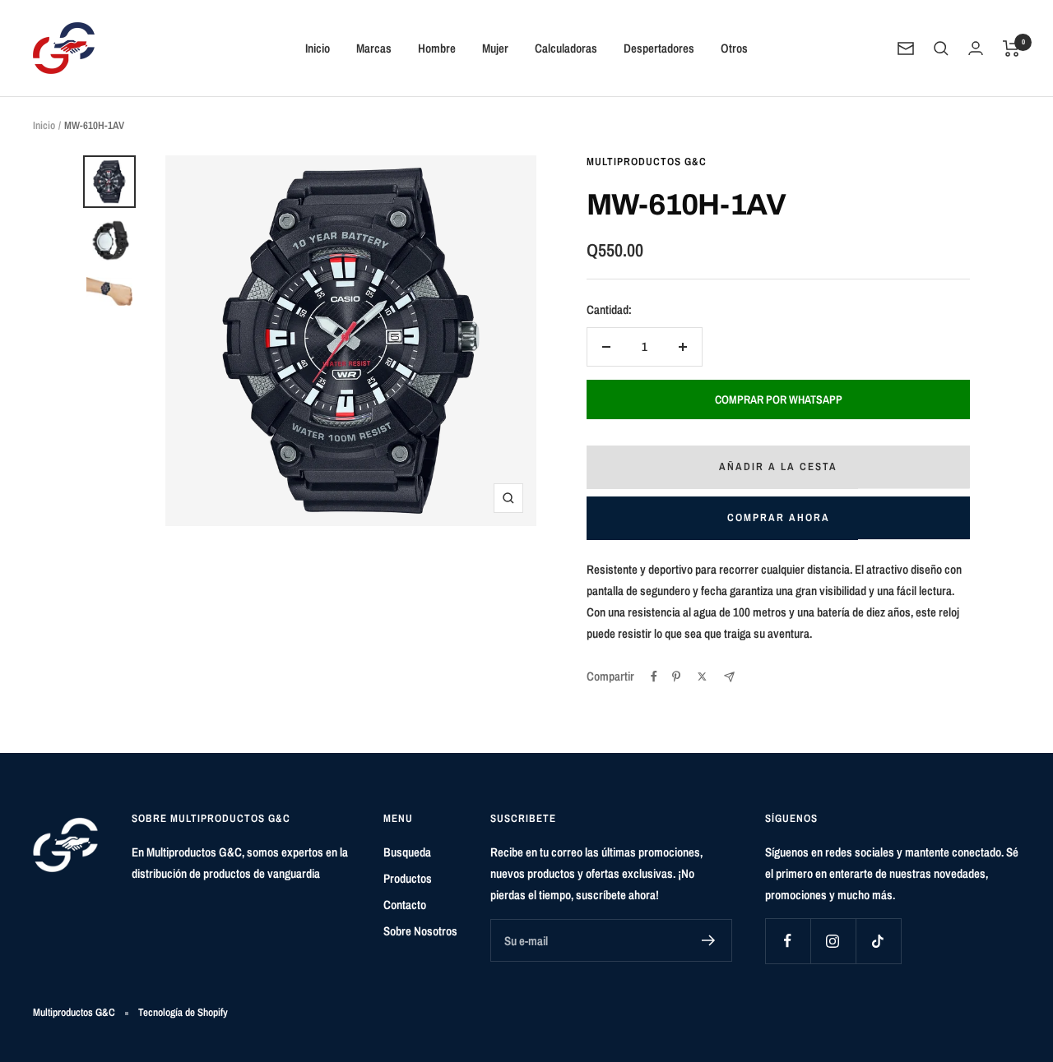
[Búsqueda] (941, 48)
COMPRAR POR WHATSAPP (778, 399)
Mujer (495, 48)
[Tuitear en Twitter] (702, 676)
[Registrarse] (709, 940)
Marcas (374, 48)
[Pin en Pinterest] (676, 676)
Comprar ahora (778, 517)
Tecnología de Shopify (183, 1012)
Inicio (317, 48)
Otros (734, 48)
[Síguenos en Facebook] (787, 940)
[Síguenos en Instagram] (833, 940)
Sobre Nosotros (420, 931)
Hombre (437, 48)
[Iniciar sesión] (975, 48)
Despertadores (659, 48)
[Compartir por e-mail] (729, 677)
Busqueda (407, 852)
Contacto (404, 904)
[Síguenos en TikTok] (878, 940)
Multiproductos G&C (647, 162)
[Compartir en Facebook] (654, 676)
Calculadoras (566, 48)
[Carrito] (1011, 48)
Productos (407, 878)
